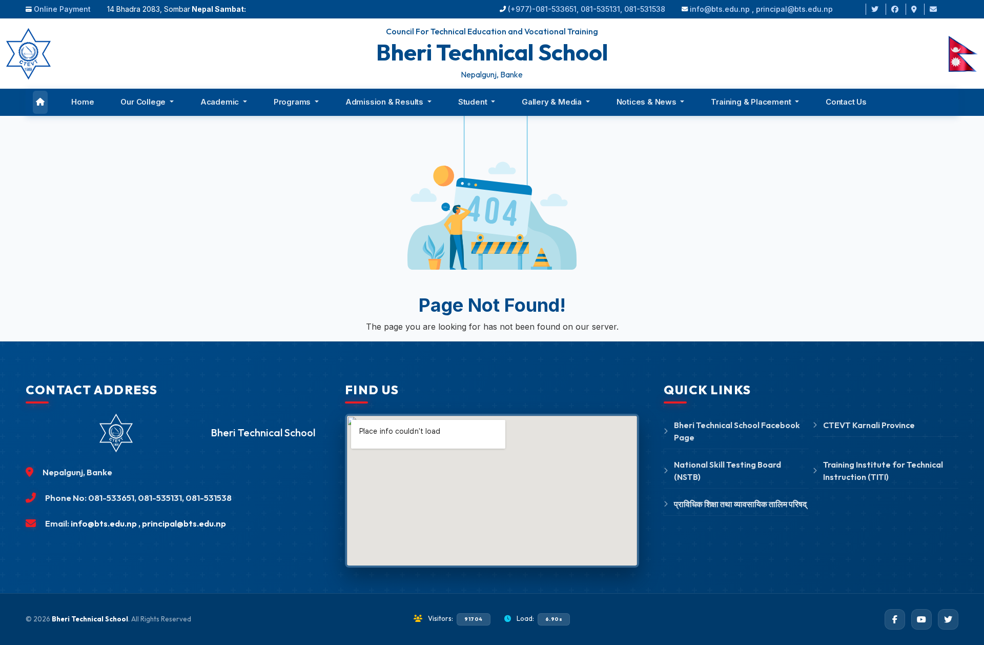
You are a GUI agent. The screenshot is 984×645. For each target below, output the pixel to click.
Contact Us (846, 102)
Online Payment (62, 9)
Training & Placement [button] (752, 102)
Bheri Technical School (90, 619)
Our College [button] (144, 102)
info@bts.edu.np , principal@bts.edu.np (761, 9)
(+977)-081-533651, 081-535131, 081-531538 (586, 9)
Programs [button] (293, 102)
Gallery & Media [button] (553, 102)
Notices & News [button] (648, 102)
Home (82, 102)
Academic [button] (220, 102)
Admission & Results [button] (385, 102)
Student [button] (473, 102)
